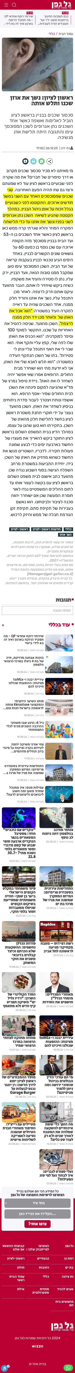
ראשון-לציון (19, 529)
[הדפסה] (33, 161)
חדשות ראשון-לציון (47, 529)
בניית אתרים (37, 1364)
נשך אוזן (66, 535)
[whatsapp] (41, 161)
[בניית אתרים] (37, 1348)
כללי (68, 529)
